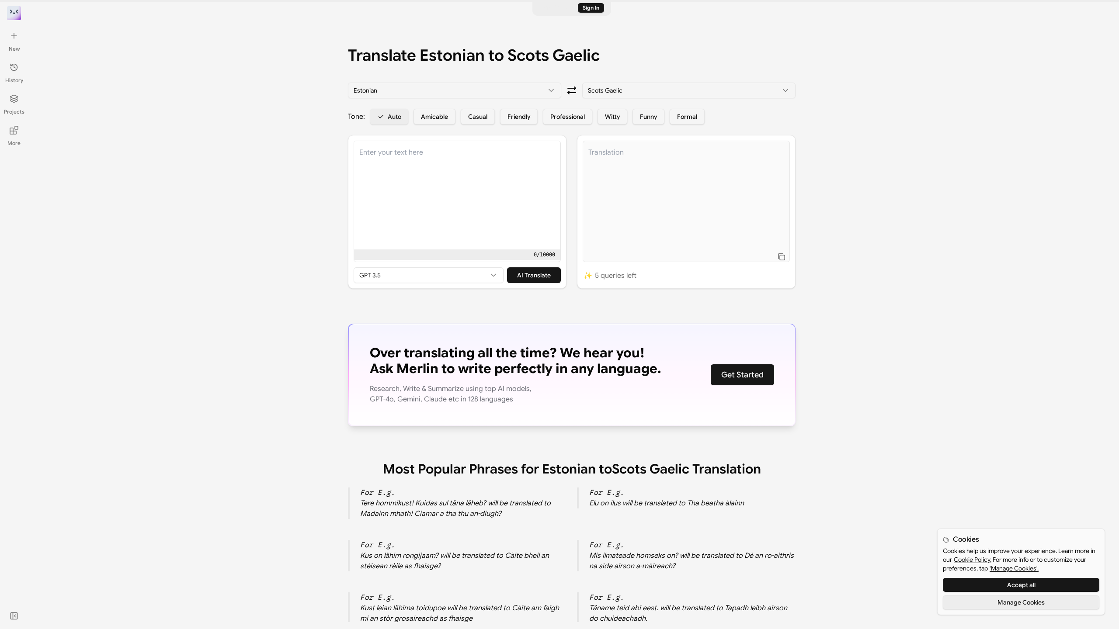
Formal (687, 117)
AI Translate (534, 275)
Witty (612, 117)
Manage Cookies (1021, 602)
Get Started (742, 375)
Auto (394, 117)
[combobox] (454, 90)
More (14, 143)
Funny (648, 117)
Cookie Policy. (972, 559)
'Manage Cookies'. (1014, 568)
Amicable (434, 117)
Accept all (1021, 585)
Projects (14, 111)
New (14, 48)
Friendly (518, 117)
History (14, 80)
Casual (477, 117)
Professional (567, 117)
